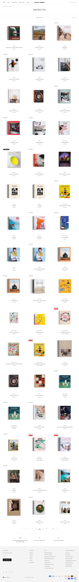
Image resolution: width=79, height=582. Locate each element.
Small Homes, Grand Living (39, 300)
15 (53, 528)
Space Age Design (39, 395)
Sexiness (14, 205)
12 (46, 528)
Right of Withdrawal (48, 552)
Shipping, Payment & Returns (49, 556)
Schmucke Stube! (14, 142)
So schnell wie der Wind (39, 363)
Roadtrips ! (65, 47)
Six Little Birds (65, 237)
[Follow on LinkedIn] (12, 572)
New (8, 2)
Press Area (67, 552)
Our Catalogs (67, 554)
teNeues (65, 172)
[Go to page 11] (57, 528)
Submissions (32, 562)
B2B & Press (21, 2)
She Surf (14, 237)
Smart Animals (64, 300)
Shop (6, 6)
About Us (31, 552)
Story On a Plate (39, 522)
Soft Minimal (65, 363)
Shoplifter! (39, 237)
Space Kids (64, 395)
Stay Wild (14, 490)
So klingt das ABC (39, 332)
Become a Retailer (68, 558)
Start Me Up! (39, 458)
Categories (14, 2)
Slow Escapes (14, 300)
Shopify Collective (68, 566)
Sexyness (39, 205)
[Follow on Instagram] (6, 572)
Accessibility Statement (48, 568)
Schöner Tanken (39, 142)
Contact (31, 556)
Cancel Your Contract (48, 554)
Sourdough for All (14, 395)
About (28, 2)
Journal (31, 560)
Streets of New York (65, 522)
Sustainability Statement (49, 558)
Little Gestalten (64, 204)
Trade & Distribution (69, 556)
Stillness (14, 522)
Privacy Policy (47, 566)
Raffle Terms (46, 560)
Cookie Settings (47, 562)
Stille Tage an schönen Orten (39, 490)
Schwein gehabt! (65, 142)
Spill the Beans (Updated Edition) (65, 427)
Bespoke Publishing (69, 562)
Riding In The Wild (39, 47)
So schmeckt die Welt (65, 332)
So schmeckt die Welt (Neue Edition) (14, 363)
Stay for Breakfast (65, 458)
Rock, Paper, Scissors (14, 79)
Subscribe (7, 559)
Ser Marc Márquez (39, 174)
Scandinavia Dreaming (65, 110)
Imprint (31, 558)
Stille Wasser (65, 490)
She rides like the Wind (64, 205)
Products (10, 6)
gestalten (14, 77)
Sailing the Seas (65, 79)
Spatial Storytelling (39, 427)
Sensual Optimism (14, 174)
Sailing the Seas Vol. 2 (14, 110)
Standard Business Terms (49, 564)
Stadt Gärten (14, 458)
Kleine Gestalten (14, 330)
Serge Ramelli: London (65, 174)
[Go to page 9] (22, 528)
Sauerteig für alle (39, 110)
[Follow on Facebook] (3, 572)
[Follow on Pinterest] (9, 572)
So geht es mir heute (14, 332)
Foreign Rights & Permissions (70, 560)
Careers (31, 554)
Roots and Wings (39, 79)
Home (4, 2)
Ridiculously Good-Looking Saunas (14, 47)
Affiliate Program (68, 564)
